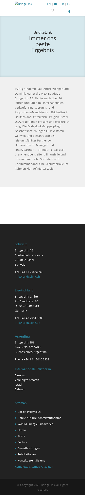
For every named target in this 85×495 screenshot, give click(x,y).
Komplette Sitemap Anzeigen (34, 466)
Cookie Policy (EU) (29, 412)
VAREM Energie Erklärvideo (35, 424)
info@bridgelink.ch (27, 276)
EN (49, 4)
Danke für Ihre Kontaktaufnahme (39, 418)
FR (62, 4)
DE (56, 4)
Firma (21, 436)
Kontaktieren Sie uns (31, 460)
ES (68, 4)
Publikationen (27, 454)
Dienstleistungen (29, 448)
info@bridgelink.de (27, 323)
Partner (22, 442)
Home (22, 430)
